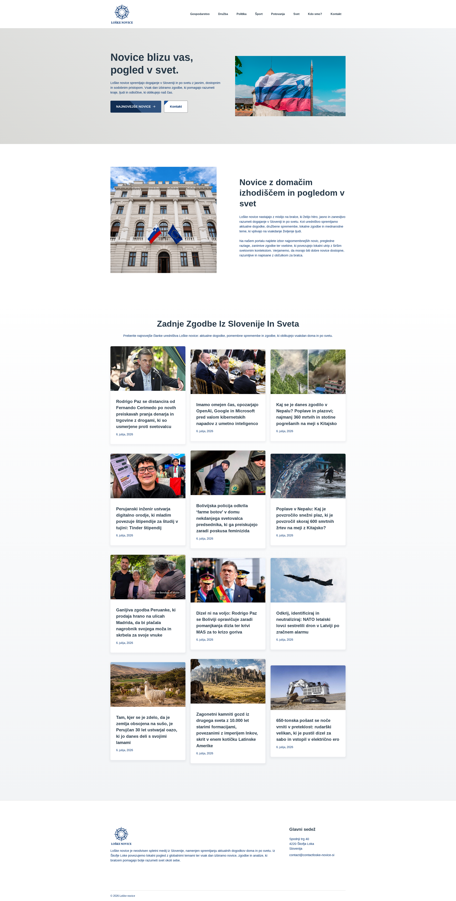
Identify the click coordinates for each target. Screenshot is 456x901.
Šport (259, 14)
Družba (223, 14)
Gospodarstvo (200, 14)
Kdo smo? (315, 14)
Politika (242, 14)
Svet (296, 14)
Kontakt (336, 14)
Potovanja (278, 14)
